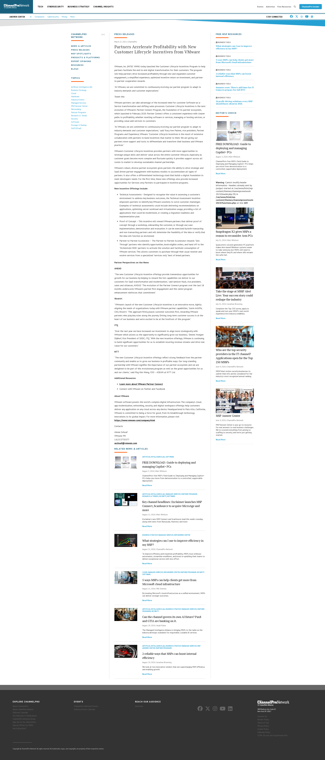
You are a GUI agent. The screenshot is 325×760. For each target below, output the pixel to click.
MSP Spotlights (81, 53)
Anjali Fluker (161, 625)
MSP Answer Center (79, 106)
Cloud (73, 93)
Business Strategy (79, 6)
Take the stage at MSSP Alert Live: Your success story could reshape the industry (234, 295)
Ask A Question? (19, 728)
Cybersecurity (55, 6)
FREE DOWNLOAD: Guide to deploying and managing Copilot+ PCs (233, 148)
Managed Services (78, 103)
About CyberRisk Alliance (23, 709)
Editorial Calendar (20, 712)
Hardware (75, 96)
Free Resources (284, 6)
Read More (147, 485)
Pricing (64, 16)
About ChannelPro (20, 706)
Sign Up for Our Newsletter (24, 722)
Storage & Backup (79, 125)
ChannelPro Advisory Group (24, 719)
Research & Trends (79, 115)
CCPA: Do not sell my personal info (272, 735)
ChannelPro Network (164, 549)
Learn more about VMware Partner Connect (141, 384)
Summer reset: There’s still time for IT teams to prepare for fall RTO (235, 88)
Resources (77, 65)
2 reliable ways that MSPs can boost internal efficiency (233, 75)
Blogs (75, 69)
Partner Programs (78, 112)
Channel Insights (103, 6)
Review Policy (263, 719)
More (72, 16)
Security (74, 118)
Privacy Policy (263, 726)
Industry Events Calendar (84, 709)
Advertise (270, 6)
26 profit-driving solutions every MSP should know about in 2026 (234, 102)
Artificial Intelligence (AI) (81, 87)
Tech (40, 6)
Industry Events (77, 99)
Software (75, 122)
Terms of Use (263, 722)
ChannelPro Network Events (86, 706)
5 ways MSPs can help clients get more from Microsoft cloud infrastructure (235, 61)
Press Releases (80, 50)
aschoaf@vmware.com (125, 443)
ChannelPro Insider (310, 6)
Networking (76, 109)
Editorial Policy (263, 732)
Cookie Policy (263, 729)
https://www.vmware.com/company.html (134, 420)
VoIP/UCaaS (76, 128)
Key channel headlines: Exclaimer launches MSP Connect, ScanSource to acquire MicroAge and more (172, 506)
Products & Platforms (85, 57)
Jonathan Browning (164, 662)
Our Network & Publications (25, 715)
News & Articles (81, 46)
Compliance (39, 16)
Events (260, 6)
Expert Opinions (81, 61)
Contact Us (262, 716)
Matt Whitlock (161, 471)
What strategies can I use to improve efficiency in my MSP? (234, 47)
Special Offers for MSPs (23, 725)
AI (31, 16)
